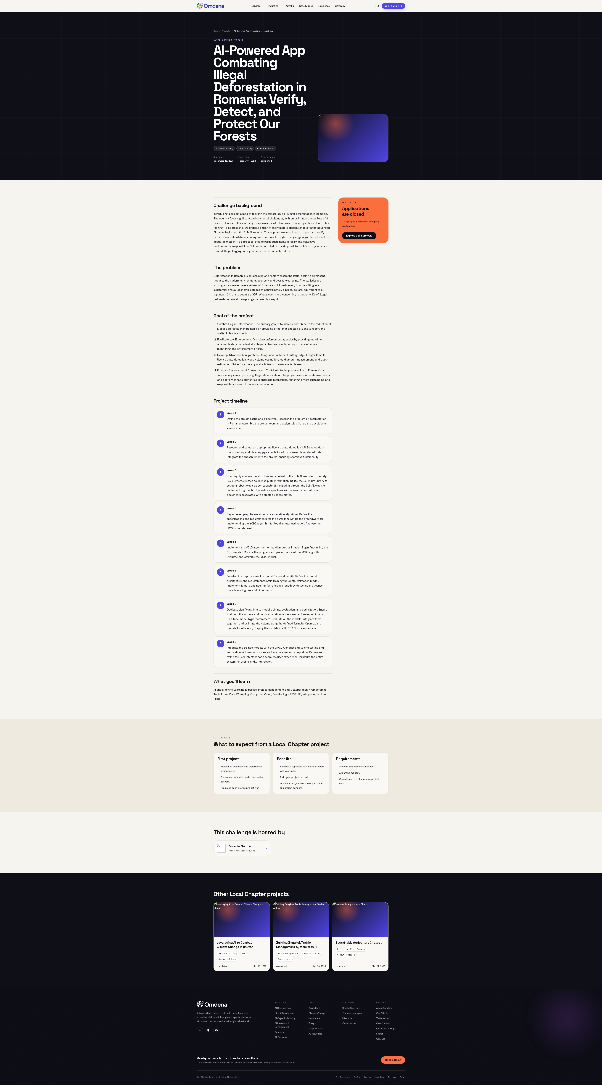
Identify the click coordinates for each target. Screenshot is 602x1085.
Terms (402, 1077)
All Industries (315, 1033)
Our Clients (382, 1013)
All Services (281, 1037)
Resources (324, 6)
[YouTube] (216, 1030)
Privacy (392, 1077)
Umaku (290, 6)
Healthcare (314, 1018)
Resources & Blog (385, 1028)
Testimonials (382, 1018)
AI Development (283, 1008)
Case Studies (306, 6)
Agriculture (314, 1008)
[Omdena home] (210, 6)
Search (379, 1033)
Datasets (279, 1032)
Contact (380, 1038)
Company (340, 6)
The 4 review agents (353, 1013)
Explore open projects (359, 235)
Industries (273, 6)
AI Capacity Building (285, 1018)
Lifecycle (347, 1018)
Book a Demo (393, 1060)
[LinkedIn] (200, 1030)
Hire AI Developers (284, 1013)
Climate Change (317, 1013)
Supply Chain (315, 1028)
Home (216, 31)
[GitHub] (208, 1030)
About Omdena (384, 1008)
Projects (226, 31)
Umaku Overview (351, 1008)
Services (256, 6)
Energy (312, 1023)
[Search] (378, 6)
